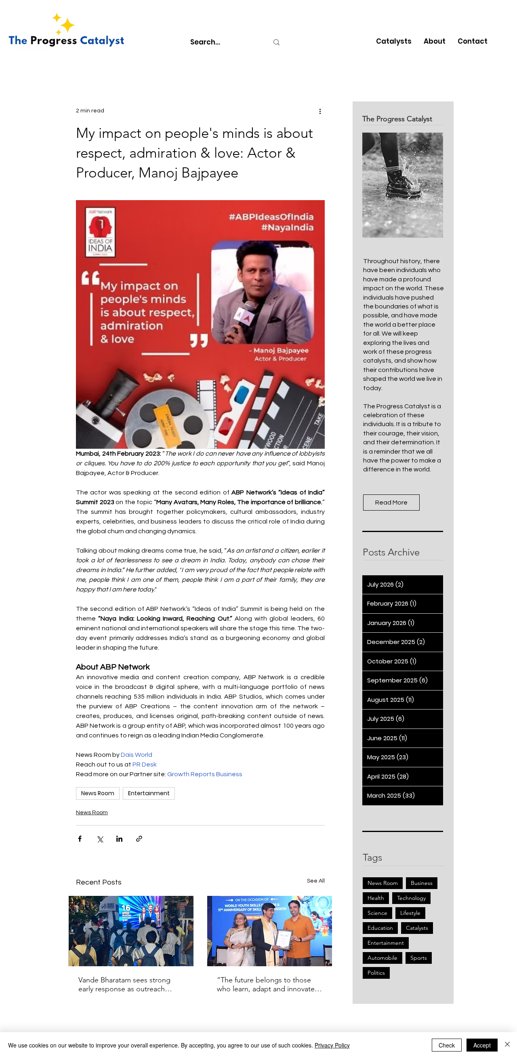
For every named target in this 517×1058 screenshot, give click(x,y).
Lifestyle (410, 913)
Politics (376, 972)
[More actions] (320, 111)
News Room (97, 793)
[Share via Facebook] (80, 839)
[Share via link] (139, 839)
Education (380, 927)
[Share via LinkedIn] (119, 839)
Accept (482, 1045)
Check (447, 1045)
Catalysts (417, 927)
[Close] (507, 1045)
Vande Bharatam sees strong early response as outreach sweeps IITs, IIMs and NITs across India (124, 984)
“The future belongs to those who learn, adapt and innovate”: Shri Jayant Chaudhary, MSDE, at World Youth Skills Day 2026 (268, 984)
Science (377, 913)
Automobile (382, 957)
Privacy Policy (332, 1045)
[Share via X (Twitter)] (99, 839)
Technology (411, 898)
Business (422, 883)
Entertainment (149, 793)
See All (316, 881)
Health (376, 898)
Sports (418, 957)
